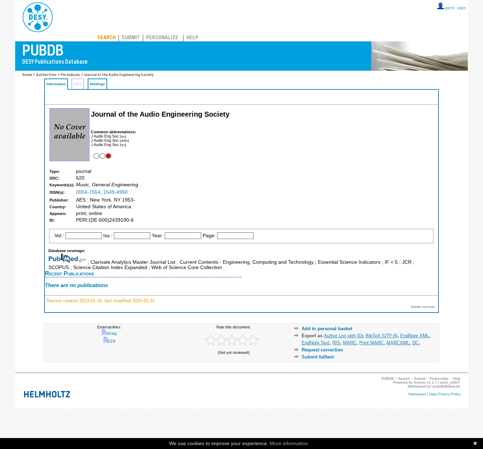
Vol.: (59, 235)
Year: (157, 235)
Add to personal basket (327, 328)
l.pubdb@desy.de (446, 386)
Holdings (97, 84)
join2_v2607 (450, 382)
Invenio (420, 382)
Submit (131, 38)
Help (192, 38)
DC (415, 342)
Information (56, 84)
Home (27, 75)
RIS (336, 342)
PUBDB (68, 16)
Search (106, 38)
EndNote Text (316, 342)
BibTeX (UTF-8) (381, 335)
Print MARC (371, 342)
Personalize (162, 38)
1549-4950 (115, 192)
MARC (349, 342)
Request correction (322, 349)
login (461, 8)
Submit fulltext (318, 357)
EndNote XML (414, 335)
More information (289, 443)
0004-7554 (88, 192)
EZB (111, 341)
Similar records (423, 307)
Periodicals (70, 75)
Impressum (417, 394)
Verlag (111, 333)
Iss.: (107, 235)
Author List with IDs (344, 335)
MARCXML (397, 342)
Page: (209, 235)
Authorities (46, 75)
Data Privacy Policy (444, 394)
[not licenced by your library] (101, 156)
